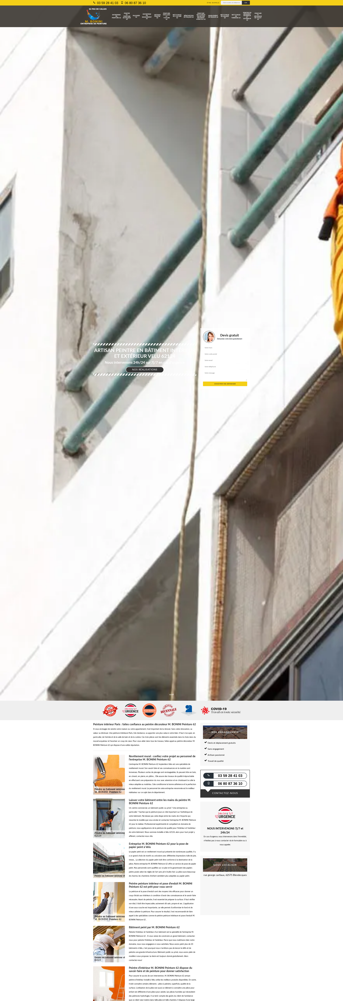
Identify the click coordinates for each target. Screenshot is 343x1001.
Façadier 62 (136, 16)
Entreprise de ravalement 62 (147, 16)
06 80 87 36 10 (135, 3)
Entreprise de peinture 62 (116, 16)
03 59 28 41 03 (107, 3)
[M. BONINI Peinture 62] (93, 16)
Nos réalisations (144, 370)
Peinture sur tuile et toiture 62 (166, 16)
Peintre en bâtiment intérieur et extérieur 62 (247, 16)
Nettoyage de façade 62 (224, 16)
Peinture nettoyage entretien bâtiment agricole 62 (201, 16)
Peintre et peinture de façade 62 (127, 16)
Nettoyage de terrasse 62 (236, 16)
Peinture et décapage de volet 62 (258, 16)
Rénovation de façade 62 (189, 16)
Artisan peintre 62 (157, 16)
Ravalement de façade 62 (213, 16)
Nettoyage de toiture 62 (177, 16)
